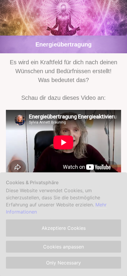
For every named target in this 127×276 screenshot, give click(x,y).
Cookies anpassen (63, 247)
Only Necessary (63, 263)
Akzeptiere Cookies (64, 228)
